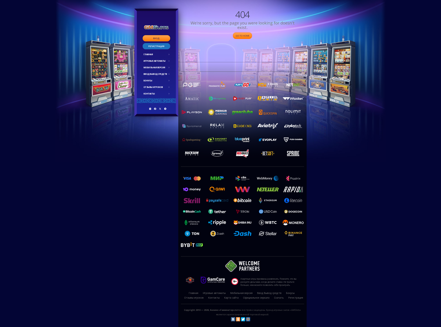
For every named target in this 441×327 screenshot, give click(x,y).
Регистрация (156, 46)
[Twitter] (243, 319)
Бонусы (147, 80)
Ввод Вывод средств (155, 74)
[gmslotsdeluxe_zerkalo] (165, 108)
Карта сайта (231, 297)
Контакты (149, 93)
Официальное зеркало (256, 297)
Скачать (279, 297)
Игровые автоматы (154, 60)
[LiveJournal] (253, 319)
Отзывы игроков (153, 87)
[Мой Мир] (248, 319)
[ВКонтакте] (233, 319)
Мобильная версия (154, 67)
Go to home (242, 35)
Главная (148, 54)
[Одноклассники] (238, 319)
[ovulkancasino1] (150, 108)
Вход (156, 38)
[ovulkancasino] (155, 108)
